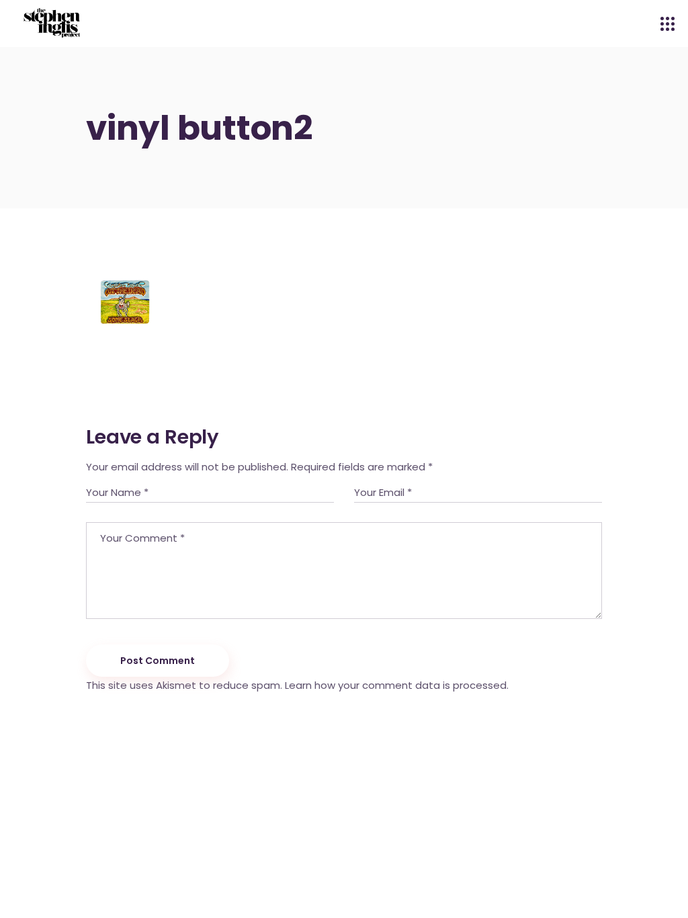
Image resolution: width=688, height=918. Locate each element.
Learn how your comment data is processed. (397, 685)
